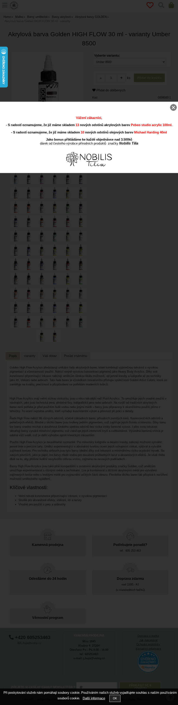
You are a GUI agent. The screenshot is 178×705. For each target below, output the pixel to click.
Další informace (94, 698)
